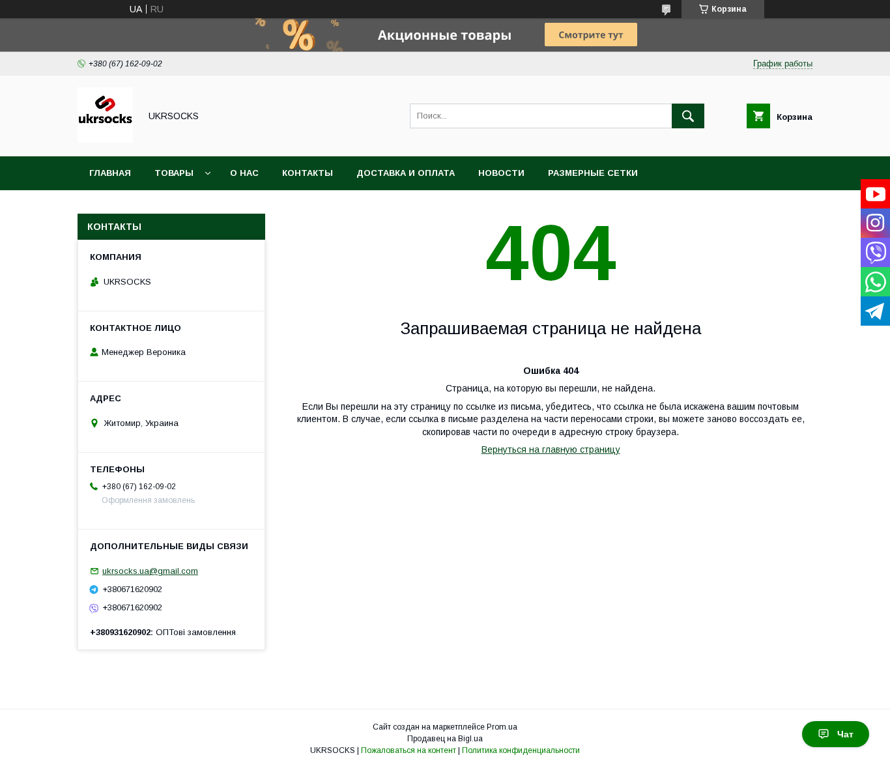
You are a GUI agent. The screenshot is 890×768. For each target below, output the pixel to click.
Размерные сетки (593, 173)
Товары (174, 173)
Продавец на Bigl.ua (445, 738)
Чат (845, 734)
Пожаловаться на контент (408, 750)
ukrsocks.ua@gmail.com (150, 571)
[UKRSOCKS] (105, 139)
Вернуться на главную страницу (550, 449)
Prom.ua (502, 727)
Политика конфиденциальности (521, 750)
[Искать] (688, 116)
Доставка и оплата (405, 173)
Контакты (307, 173)
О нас (244, 173)
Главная (110, 173)
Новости (501, 173)
